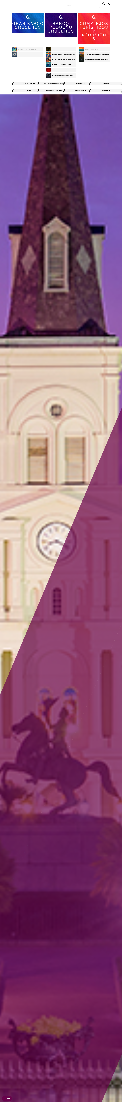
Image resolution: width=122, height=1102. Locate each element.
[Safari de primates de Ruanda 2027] (81, 61)
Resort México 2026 (91, 49)
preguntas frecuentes (55, 90)
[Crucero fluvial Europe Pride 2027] (48, 61)
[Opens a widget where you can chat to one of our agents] (7, 1098)
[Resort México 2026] (81, 51)
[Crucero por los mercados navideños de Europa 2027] (48, 72)
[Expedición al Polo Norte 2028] (48, 77)
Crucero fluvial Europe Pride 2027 (63, 59)
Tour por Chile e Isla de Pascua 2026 (97, 54)
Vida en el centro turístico (55, 83)
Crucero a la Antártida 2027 (61, 64)
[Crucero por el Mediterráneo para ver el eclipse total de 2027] (14, 56)
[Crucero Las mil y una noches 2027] (48, 56)
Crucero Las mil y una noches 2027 (63, 54)
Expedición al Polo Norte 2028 (62, 75)
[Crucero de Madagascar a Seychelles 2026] (48, 51)
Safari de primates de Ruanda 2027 (96, 59)
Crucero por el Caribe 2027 (27, 49)
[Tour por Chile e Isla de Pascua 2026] (81, 56)
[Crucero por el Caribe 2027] (14, 51)
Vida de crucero (29, 83)
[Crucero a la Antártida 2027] (48, 67)
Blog (29, 90)
